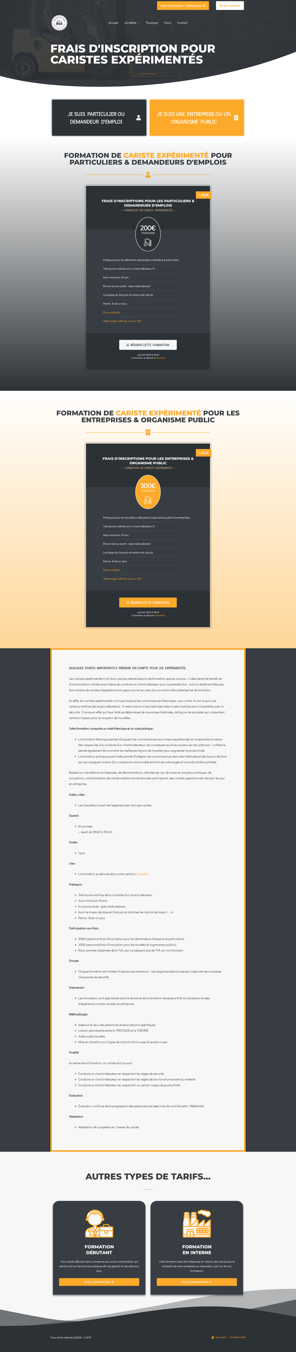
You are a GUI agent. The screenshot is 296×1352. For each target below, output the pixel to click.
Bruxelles (160, 357)
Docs (167, 23)
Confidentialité (238, 1337)
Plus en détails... (112, 312)
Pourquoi (152, 23)
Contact (182, 23)
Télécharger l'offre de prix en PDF (122, 321)
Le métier (131, 23)
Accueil (113, 23)
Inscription (221, 1337)
